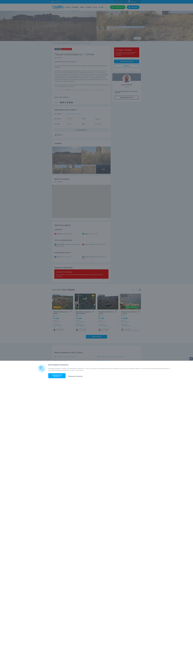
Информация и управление (75, 376)
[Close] (191, 358)
